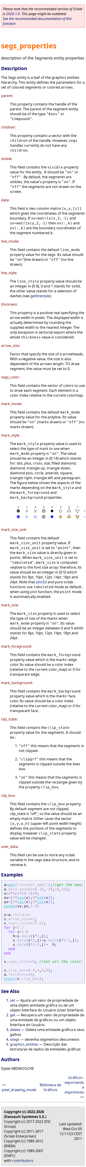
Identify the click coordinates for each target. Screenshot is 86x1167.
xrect (9, 979)
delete (15, 1029)
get (11, 885)
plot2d (41, 582)
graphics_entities (24, 1044)
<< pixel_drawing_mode (19, 1087)
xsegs (9, 906)
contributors (22, 1160)
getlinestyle (40, 295)
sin (20, 898)
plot (33, 591)
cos (20, 902)
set (12, 1000)
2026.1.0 (13, 13)
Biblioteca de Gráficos (50, 1087)
